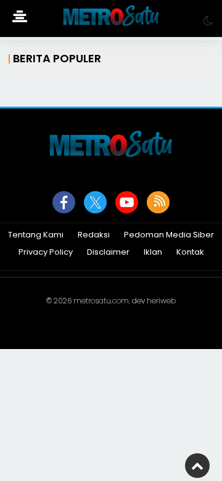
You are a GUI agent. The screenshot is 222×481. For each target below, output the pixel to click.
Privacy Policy (45, 252)
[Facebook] (63, 202)
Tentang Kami (36, 235)
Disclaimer (108, 252)
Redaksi (94, 235)
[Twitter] (95, 202)
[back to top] (197, 465)
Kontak (190, 252)
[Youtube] (126, 202)
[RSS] (158, 202)
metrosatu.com (101, 300)
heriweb (161, 300)
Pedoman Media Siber (169, 235)
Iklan (153, 252)
